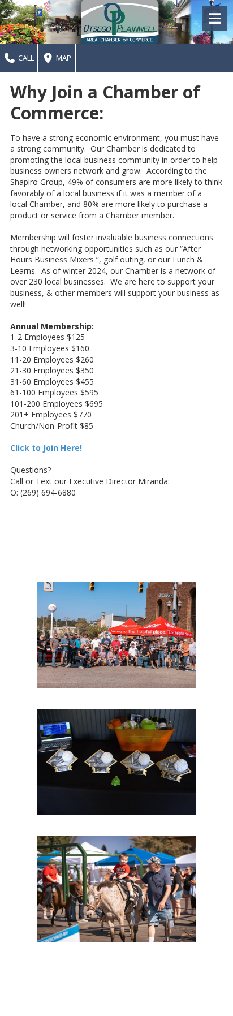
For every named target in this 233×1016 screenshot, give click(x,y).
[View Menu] (214, 18)
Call (25, 58)
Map (62, 58)
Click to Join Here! (46, 447)
